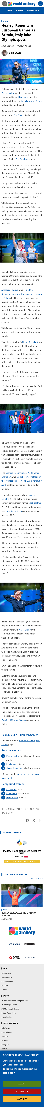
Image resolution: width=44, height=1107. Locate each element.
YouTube (4, 1036)
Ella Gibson (19, 115)
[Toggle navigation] (40, 3)
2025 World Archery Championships (14, 1000)
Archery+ (32, 10)
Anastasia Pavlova (9, 289)
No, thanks (22, 1091)
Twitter (4, 1049)
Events (19, 10)
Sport (6, 968)
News (9, 10)
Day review (6, 813)
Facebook (4, 1040)
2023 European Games (31, 101)
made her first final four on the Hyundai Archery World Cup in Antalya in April (21, 480)
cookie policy (9, 1072)
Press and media (10, 1023)
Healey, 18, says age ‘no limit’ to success (18, 914)
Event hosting (6, 1017)
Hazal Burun (12, 797)
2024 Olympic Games (9, 1005)
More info (22, 1099)
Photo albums (6, 1032)
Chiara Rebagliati (30, 342)
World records (6, 977)
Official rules (6, 973)
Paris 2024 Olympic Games (13, 719)
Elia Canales (21, 159)
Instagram (5, 1044)
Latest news (35, 878)
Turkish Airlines (14, 957)
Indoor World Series (8, 1013)
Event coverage (32, 809)
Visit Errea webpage (29, 944)
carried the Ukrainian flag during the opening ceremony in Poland (21, 293)
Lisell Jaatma (34, 502)
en (4, 3)
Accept (22, 1083)
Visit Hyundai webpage (14, 944)
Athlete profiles (7, 981)
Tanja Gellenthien (14, 510)
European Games (13, 809)
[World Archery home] (22, 931)
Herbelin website (29, 957)
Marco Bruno (25, 629)
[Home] (22, 3)
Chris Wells (15, 52)
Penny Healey (7, 93)
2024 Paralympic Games (10, 1009)
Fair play (4, 985)
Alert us (4, 990)
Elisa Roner (23, 97)
